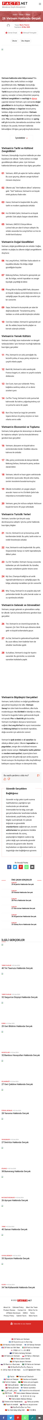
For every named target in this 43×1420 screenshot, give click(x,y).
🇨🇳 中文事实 (31, 1410)
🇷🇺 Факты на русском (28, 1405)
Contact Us (22, 1310)
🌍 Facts (11, 1377)
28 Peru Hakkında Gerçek (21, 900)
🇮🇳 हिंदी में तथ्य (7, 1393)
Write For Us (32, 1310)
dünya (34, 98)
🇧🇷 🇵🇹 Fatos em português (28, 1382)
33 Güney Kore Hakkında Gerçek (23, 924)
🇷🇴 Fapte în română (11, 1405)
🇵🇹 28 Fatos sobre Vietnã (20, 1359)
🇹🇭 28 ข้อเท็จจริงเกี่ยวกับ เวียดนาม (20, 1367)
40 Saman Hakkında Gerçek (14, 1229)
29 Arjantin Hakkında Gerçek (22, 884)
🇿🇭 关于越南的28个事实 (31, 1370)
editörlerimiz (11, 830)
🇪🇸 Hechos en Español (29, 1379)
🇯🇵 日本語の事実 (12, 1396)
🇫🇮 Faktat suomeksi (28, 1388)
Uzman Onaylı (12, 33)
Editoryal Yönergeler (30, 33)
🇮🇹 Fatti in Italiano (9, 1382)
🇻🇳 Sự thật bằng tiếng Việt (15, 1410)
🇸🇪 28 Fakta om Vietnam (31, 1364)
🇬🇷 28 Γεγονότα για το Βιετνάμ (20, 1342)
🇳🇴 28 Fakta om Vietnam (11, 1356)
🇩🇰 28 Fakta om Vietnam (20, 1339)
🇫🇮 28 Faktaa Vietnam (32, 1345)
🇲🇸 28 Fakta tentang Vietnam (20, 1353)
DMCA (25, 1313)
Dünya (21, 14)
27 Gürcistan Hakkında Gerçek (23, 908)
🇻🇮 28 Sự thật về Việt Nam (10, 1370)
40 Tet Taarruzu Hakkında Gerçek (17, 968)
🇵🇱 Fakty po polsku (32, 1402)
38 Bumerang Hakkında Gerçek (16, 1171)
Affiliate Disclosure (13, 1313)
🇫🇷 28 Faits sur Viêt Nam (11, 1348)
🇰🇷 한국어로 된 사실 (27, 1396)
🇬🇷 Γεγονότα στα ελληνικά (29, 1390)
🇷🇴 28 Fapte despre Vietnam (20, 1362)
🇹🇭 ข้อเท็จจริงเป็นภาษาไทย (20, 1407)
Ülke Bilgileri (25, 41)
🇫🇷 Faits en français (11, 1379)
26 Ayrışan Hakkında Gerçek (15, 1200)
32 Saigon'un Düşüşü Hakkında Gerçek (20, 997)
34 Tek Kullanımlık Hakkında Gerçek (18, 1287)
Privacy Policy (9, 1316)
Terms (32, 1313)
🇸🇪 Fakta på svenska (28, 1385)
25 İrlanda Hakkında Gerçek (22, 892)
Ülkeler (28, 14)
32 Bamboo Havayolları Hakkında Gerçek (21, 1055)
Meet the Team (32, 1307)
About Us (6, 1307)
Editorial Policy (18, 1307)
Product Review (9, 1310)
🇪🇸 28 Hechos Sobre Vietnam (11, 1345)
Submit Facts (21, 1316)
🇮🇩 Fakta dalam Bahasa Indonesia (26, 1393)
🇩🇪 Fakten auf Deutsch (25, 1377)
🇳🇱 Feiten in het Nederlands (12, 1402)
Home (15, 14)
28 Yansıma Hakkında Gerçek (15, 1113)
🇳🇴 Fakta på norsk (12, 1388)
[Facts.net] (14, 3)
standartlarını (12, 827)
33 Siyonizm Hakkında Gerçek (15, 1258)
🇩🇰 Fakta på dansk (12, 1385)
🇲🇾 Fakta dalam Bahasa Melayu (20, 1399)
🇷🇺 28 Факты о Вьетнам (10, 1364)
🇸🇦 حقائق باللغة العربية (9, 1390)
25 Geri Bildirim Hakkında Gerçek (17, 1026)
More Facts (33, 1316)
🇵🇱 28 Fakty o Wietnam (30, 1356)
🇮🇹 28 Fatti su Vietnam (30, 1348)
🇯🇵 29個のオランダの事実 (20, 1350)
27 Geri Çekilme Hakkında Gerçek (17, 1084)
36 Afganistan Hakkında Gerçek (23, 916)
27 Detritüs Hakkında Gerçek (15, 1142)
